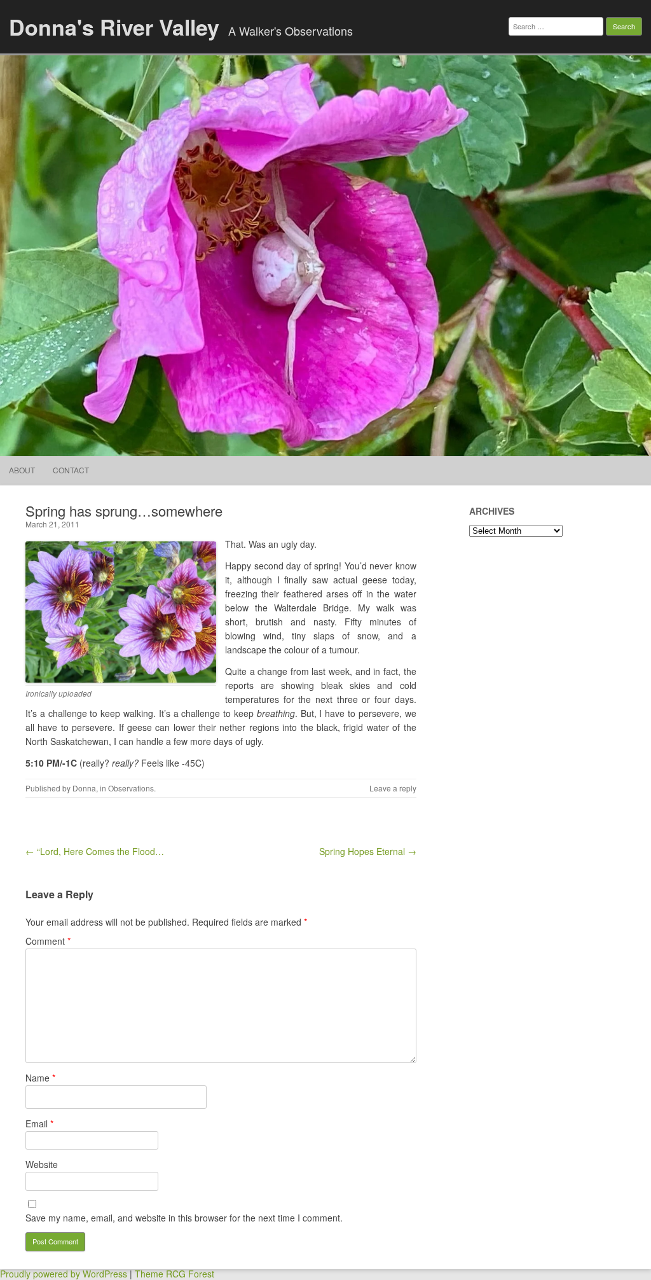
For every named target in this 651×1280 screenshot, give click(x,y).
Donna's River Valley (114, 26)
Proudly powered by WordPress (63, 1273)
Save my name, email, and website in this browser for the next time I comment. (184, 1217)
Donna (84, 788)
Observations (131, 788)
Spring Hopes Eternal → (367, 851)
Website (41, 1164)
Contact (71, 469)
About (22, 469)
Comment (48, 941)
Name (40, 1077)
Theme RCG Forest (174, 1273)
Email (39, 1123)
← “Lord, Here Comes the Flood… (94, 851)
